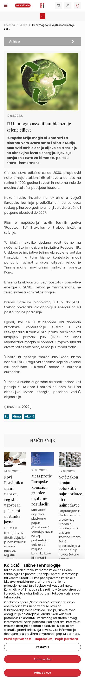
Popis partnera (66, 639)
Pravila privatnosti (18, 639)
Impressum (43, 639)
